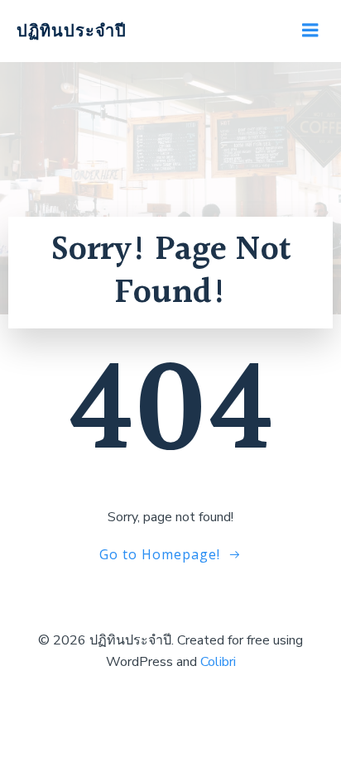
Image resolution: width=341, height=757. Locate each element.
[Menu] (310, 31)
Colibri (218, 662)
